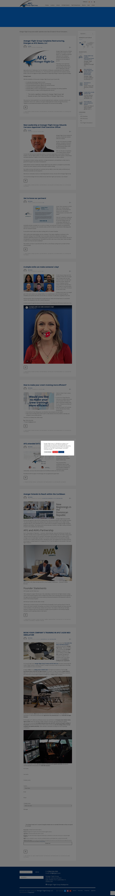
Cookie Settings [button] (48, 452)
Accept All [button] (61, 452)
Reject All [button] (55, 452)
